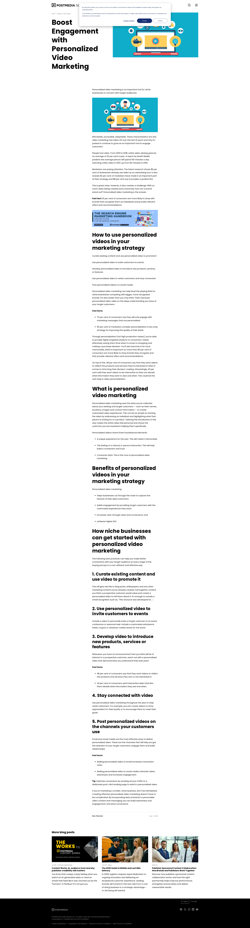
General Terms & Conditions (100, 924)
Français (193, 901)
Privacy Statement (59, 924)
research (138, 169)
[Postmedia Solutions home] (73, 5)
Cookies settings (128, 21)
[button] (189, 5)
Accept (144, 21)
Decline (160, 21)
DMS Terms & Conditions (122, 924)
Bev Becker (97, 816)
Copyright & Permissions (77, 924)
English (185, 901)
